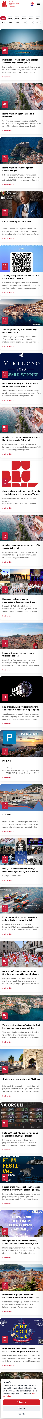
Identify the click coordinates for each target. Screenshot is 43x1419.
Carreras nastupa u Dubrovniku (16, 221)
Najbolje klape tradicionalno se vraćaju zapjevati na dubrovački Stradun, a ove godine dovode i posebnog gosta (20, 1244)
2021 (37, 18)
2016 (30, 22)
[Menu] (38, 3)
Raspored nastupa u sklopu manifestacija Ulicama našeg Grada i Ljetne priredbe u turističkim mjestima (20, 602)
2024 (17, 18)
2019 (10, 22)
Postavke (21, 1414)
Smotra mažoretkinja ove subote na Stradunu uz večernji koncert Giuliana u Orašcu (20, 974)
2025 (10, 18)
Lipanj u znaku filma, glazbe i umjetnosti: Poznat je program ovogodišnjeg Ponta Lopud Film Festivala (21, 1190)
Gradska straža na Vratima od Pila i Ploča (21, 1079)
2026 (3, 18)
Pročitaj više (7, 77)
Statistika (6, 814)
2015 (37, 22)
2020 (3, 22)
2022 (30, 18)
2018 (17, 22)
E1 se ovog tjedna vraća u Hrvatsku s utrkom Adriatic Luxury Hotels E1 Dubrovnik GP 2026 (19, 920)
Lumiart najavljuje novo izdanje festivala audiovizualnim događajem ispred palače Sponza (21, 710)
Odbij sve (21, 1408)
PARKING (6, 761)
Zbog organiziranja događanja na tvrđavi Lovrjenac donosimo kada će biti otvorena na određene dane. (21, 1028)
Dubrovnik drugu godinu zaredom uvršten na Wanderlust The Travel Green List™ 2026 (21, 1297)
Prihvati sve (21, 1402)
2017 (24, 22)
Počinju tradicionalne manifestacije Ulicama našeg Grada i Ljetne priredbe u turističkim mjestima (21, 871)
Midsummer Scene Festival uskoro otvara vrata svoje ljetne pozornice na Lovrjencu (20, 1351)
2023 (24, 18)
